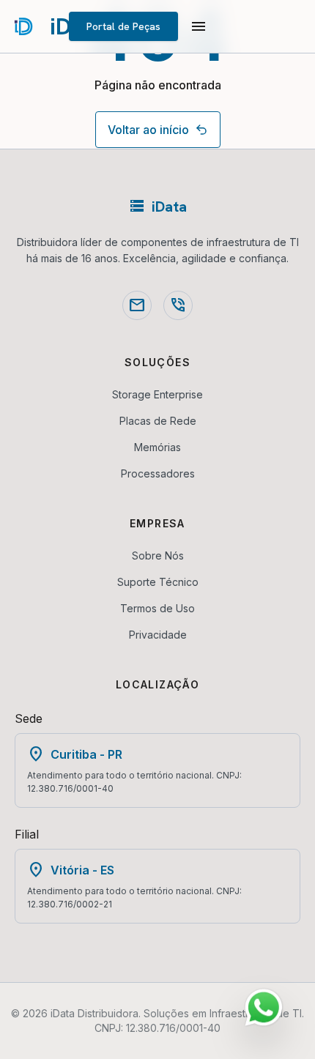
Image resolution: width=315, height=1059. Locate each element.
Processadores (158, 473)
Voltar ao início (148, 129)
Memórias (157, 447)
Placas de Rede (157, 421)
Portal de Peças (123, 26)
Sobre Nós (158, 555)
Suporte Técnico (158, 582)
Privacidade (158, 634)
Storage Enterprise (157, 394)
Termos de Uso (157, 608)
